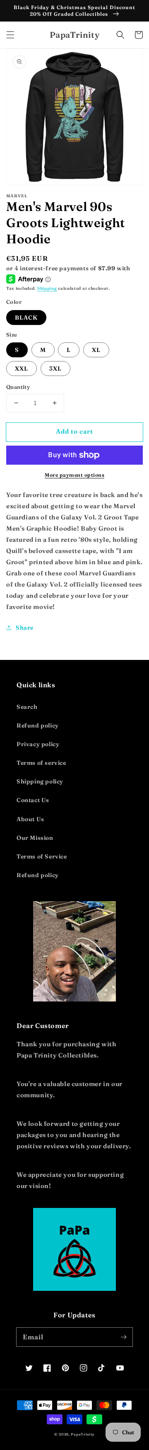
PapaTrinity (83, 1434)
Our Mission (35, 837)
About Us (30, 819)
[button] (10, 35)
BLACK (26, 317)
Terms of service (41, 762)
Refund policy (38, 725)
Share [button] (25, 627)
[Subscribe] (123, 1337)
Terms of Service (42, 856)
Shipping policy (40, 781)
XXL (21, 368)
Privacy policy (38, 744)
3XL (55, 368)
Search (27, 706)
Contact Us (33, 800)
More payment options (74, 475)
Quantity (18, 386)
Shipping (47, 288)
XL (96, 350)
